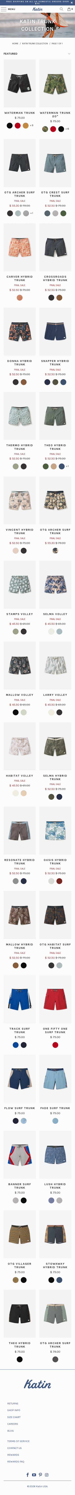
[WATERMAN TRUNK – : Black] (9, 125)
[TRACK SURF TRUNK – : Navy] (23, 1045)
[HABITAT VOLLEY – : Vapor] (15, 793)
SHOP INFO (13, 1410)
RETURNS (12, 1403)
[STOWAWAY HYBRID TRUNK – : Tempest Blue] (59, 1280)
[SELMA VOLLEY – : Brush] (51, 631)
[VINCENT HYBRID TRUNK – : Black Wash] (23, 550)
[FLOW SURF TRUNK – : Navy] (15, 1121)
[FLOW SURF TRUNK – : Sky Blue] (23, 1121)
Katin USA (42, 1486)
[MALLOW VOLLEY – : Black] (15, 712)
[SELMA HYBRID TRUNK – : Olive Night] (51, 796)
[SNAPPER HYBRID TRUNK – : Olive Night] (55, 382)
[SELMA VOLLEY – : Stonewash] (59, 631)
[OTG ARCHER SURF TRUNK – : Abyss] (18, 213)
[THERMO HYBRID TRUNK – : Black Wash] (23, 466)
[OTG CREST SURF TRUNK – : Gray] (55, 213)
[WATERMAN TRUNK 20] (45, 129)
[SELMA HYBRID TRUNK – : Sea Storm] (59, 796)
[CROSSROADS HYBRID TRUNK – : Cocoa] (59, 297)
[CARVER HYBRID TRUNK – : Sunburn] (19, 297)
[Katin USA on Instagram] (47, 1475)
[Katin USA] (37, 9)
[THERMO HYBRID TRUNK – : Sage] (15, 466)
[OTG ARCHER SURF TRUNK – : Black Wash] (10, 213)
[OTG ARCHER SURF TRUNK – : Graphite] (55, 1359)
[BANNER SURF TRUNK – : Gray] (15, 1200)
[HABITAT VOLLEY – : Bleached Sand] (23, 793)
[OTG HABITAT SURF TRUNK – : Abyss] (59, 965)
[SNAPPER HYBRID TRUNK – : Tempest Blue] (63, 382)
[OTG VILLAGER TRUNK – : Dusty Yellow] (15, 1280)
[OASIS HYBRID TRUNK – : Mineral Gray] (51, 881)
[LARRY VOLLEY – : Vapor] (51, 712)
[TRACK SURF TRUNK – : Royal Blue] (15, 1045)
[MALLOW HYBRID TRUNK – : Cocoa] (15, 965)
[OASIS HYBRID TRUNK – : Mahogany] (59, 881)
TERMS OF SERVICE (18, 1441)
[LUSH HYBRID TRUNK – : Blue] (51, 1200)
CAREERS (12, 1423)
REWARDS (13, 1454)
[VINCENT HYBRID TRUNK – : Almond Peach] (15, 550)
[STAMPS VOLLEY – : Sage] (15, 631)
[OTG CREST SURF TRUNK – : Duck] (63, 213)
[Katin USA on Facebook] (28, 1475)
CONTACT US (14, 1448)
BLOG (10, 1430)
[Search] (61, 9)
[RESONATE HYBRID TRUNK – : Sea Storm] (23, 881)
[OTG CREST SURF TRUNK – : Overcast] (47, 213)
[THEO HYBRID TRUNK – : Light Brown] (53, 466)
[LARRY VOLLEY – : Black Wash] (59, 712)
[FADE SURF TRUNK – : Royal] (55, 1121)
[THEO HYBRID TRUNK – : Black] (19, 1359)
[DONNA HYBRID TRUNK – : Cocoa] (23, 382)
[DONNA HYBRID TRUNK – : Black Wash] (15, 382)
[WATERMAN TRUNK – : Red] (17, 125)
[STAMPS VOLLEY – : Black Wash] (23, 631)
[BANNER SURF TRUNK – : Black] (23, 1200)
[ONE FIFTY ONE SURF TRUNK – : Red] (55, 1045)
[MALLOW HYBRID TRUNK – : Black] (23, 965)
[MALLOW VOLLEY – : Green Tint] (23, 712)
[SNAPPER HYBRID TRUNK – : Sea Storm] (47, 382)
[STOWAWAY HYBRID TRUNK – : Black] (51, 1280)
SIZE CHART (14, 1417)
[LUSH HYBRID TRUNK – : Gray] (59, 1200)
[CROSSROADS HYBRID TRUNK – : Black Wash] (51, 297)
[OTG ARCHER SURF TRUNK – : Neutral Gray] (26, 213)
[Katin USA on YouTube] (34, 1475)
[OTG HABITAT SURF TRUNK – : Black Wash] (51, 965)
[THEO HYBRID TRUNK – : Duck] (45, 466)
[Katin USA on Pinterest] (40, 1475)
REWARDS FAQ (15, 1461)
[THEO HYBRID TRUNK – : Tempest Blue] (61, 466)
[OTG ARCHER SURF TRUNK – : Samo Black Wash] (55, 550)
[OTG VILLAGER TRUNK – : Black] (23, 1280)
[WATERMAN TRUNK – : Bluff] (25, 125)
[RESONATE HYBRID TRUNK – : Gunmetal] (15, 881)
